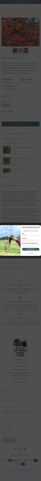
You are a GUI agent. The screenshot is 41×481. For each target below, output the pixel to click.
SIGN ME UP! (30, 249)
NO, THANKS (30, 253)
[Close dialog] (39, 226)
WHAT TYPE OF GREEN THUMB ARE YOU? (30, 243)
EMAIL (23, 233)
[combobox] (30, 245)
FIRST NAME (24, 238)
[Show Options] (38, 245)
